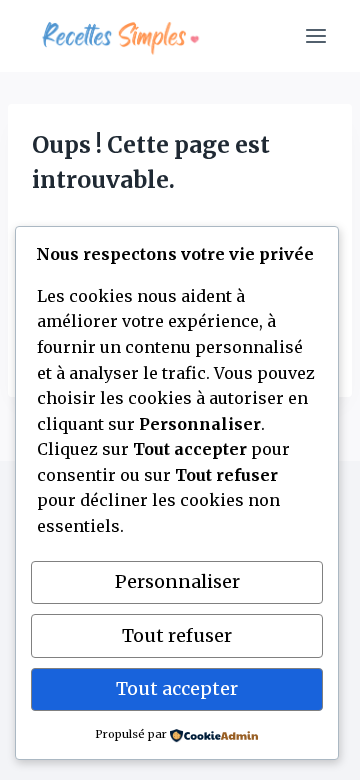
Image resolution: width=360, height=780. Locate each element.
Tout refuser (177, 635)
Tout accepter (177, 688)
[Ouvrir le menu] (315, 35)
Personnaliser (177, 581)
